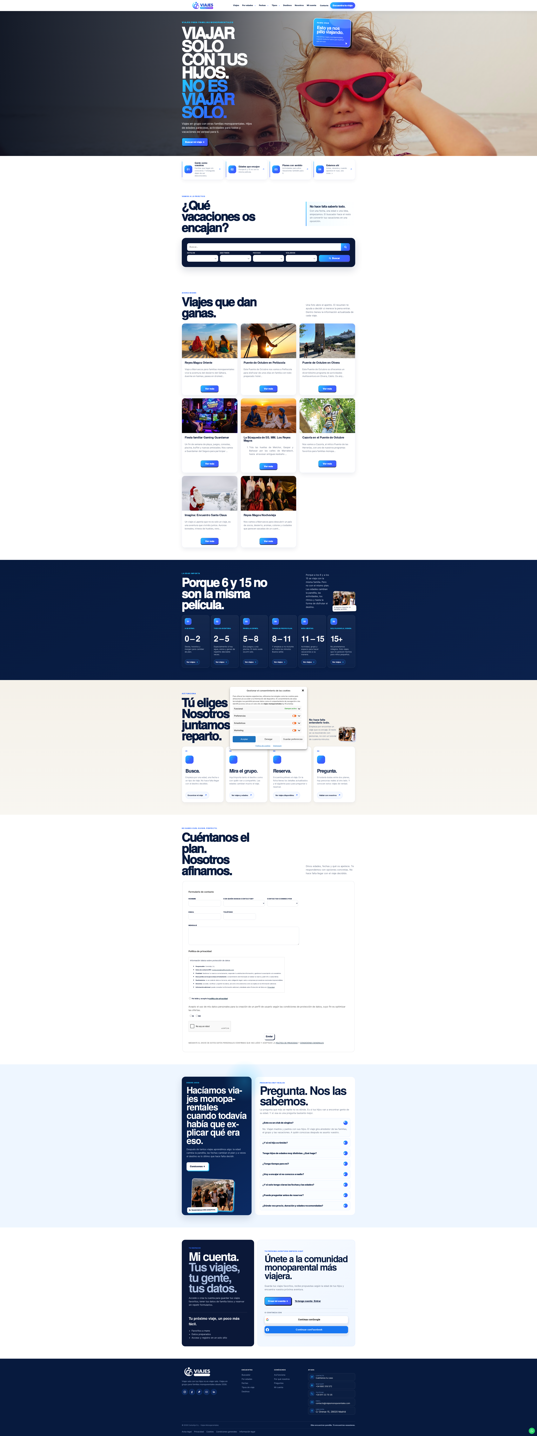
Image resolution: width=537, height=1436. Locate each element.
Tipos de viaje (248, 1387)
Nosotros (299, 5)
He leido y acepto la (209, 999)
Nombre (192, 899)
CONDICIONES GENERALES (312, 1043)
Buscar (336, 258)
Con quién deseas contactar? (238, 899)
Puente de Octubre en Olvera (321, 362)
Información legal (247, 1431)
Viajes (236, 5)
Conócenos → (197, 1166)
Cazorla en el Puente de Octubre (323, 437)
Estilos (191, 253)
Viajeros (290, 253)
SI (193, 1016)
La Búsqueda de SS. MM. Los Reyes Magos (267, 438)
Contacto (324, 5)
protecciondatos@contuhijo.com (223, 970)
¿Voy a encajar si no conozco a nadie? (303, 1174)
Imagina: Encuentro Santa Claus (206, 515)
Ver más (209, 388)
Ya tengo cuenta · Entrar (308, 1301)
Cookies (210, 1431)
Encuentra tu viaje (343, 5)
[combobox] (202, 258)
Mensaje (193, 925)
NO (199, 1016)
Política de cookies (262, 746)
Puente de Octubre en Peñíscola (264, 362)
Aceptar (244, 739)
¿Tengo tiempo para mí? (303, 1163)
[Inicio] (197, 1372)
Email (191, 912)
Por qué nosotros (282, 1379)
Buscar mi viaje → (195, 142)
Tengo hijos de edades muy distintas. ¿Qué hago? (303, 1153)
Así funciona (279, 1375)
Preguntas (278, 1383)
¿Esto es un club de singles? (304, 1122)
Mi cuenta (311, 5)
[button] (303, 690)
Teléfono (228, 912)
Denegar (268, 739)
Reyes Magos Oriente (198, 362)
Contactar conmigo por (279, 899)
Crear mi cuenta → (278, 1301)
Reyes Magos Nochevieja (260, 515)
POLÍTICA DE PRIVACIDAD (287, 1043)
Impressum (277, 746)
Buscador (246, 1375)
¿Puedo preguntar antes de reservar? (303, 1195)
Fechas (262, 5)
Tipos (274, 5)
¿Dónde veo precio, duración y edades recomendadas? (303, 1205)
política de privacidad (218, 999)
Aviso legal (187, 1431)
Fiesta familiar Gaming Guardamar (207, 437)
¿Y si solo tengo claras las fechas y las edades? (303, 1184)
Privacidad (271, 987)
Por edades (247, 5)
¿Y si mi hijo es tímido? (303, 1142)
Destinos (287, 5)
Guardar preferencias (293, 739)
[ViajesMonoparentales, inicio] (203, 5)
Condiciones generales (226, 1431)
